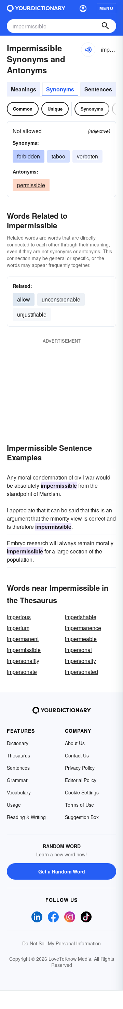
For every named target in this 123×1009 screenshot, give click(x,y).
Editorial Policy (80, 780)
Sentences (98, 89)
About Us (75, 743)
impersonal (78, 650)
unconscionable (61, 299)
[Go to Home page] (36, 8)
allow (23, 299)
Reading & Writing (26, 817)
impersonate (22, 672)
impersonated (81, 672)
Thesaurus (18, 755)
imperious (19, 617)
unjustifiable (31, 314)
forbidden (28, 156)
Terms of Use (79, 804)
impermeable (81, 639)
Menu (106, 8)
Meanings (23, 89)
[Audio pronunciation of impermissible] (88, 49)
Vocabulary (19, 792)
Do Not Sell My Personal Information (61, 943)
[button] (83, 8)
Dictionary (17, 743)
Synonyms (60, 89)
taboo (58, 156)
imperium (18, 628)
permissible (31, 185)
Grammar (17, 780)
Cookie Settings (82, 792)
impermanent (23, 639)
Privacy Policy (80, 767)
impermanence (83, 628)
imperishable (80, 617)
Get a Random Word (61, 871)
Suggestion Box (82, 817)
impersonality (23, 661)
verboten (87, 156)
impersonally (80, 661)
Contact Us (77, 755)
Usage (14, 804)
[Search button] (105, 26)
